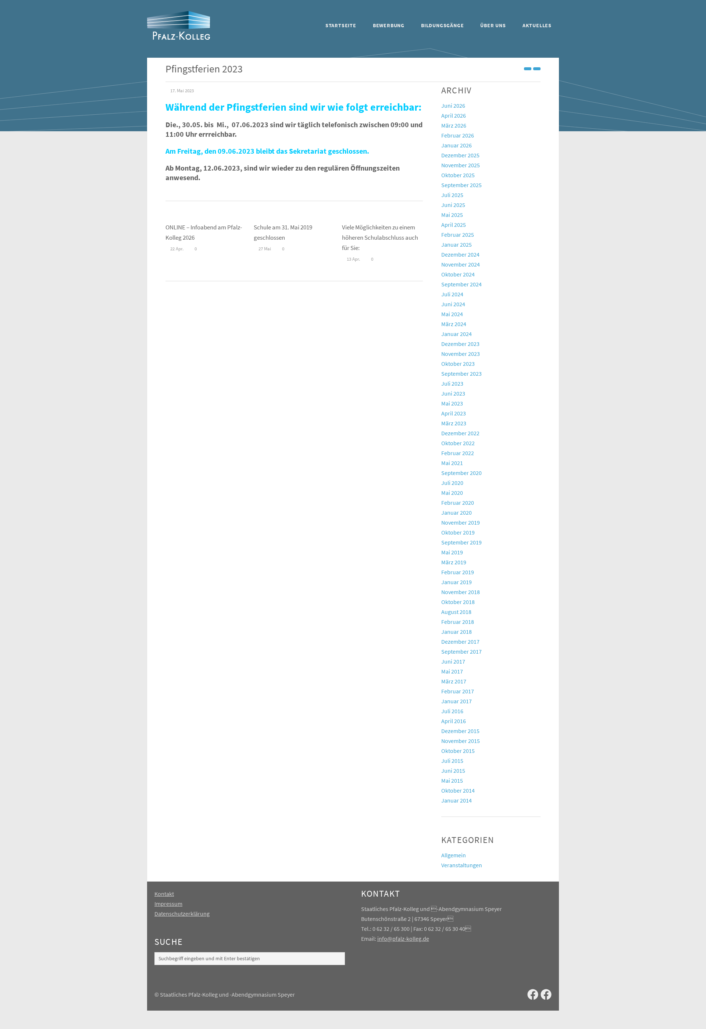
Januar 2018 (456, 631)
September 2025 (461, 185)
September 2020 (461, 472)
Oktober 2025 (458, 175)
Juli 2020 (452, 482)
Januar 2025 (456, 244)
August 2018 (456, 611)
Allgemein (453, 855)
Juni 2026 (453, 105)
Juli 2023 (452, 383)
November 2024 (460, 264)
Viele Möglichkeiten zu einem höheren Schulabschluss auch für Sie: (380, 237)
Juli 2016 (452, 711)
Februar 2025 (457, 234)
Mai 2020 (452, 492)
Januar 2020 (456, 512)
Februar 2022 (457, 453)
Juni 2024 (453, 304)
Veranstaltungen (461, 865)
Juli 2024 (452, 294)
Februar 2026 (457, 135)
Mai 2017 (452, 671)
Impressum (168, 903)
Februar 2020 (457, 502)
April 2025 (453, 224)
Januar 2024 (456, 333)
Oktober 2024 (458, 274)
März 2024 (453, 324)
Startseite (340, 25)
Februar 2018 (457, 621)
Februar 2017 (457, 691)
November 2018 (460, 592)
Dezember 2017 (460, 641)
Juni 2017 (453, 661)
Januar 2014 (456, 800)
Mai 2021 (452, 463)
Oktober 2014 (458, 790)
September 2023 (461, 373)
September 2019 (461, 542)
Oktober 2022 (458, 443)
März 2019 (453, 562)
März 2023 (453, 423)
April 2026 (453, 115)
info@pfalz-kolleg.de (403, 938)
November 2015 (460, 740)
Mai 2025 (452, 214)
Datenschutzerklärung (182, 913)
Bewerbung (388, 25)
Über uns (493, 25)
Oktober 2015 (458, 750)
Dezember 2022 (460, 433)
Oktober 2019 (458, 532)
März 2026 (453, 125)
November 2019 (460, 522)
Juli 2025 (452, 195)
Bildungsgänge (442, 25)
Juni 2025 (453, 204)
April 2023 (453, 413)
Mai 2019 (452, 552)
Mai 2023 (452, 403)
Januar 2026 (456, 145)
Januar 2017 (456, 701)
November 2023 (460, 353)
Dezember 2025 (460, 155)
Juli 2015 (452, 760)
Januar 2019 (456, 582)
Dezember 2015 (460, 731)
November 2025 (460, 165)
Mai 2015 (452, 780)
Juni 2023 (453, 393)
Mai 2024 (452, 314)
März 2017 (453, 681)
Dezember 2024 (460, 254)
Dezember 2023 (460, 343)
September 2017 (461, 651)
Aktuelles (537, 25)
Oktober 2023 (458, 363)
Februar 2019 (457, 572)
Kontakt (164, 893)
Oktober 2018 (458, 601)
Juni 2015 (453, 770)
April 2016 (453, 721)
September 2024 (461, 284)
